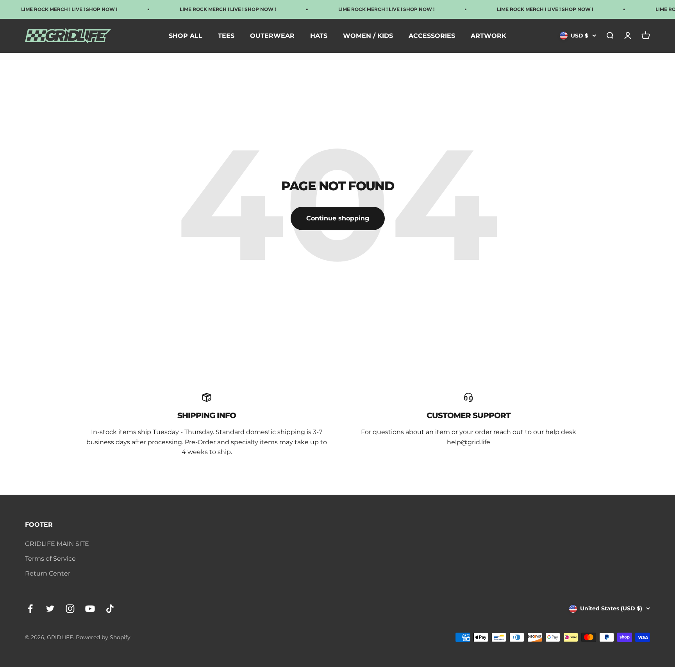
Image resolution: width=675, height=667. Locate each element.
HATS (318, 35)
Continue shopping (337, 218)
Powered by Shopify (103, 637)
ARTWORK (488, 35)
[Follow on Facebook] (30, 608)
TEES (226, 35)
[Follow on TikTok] (110, 608)
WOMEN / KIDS (368, 35)
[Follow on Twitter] (50, 608)
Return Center (47, 573)
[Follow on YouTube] (90, 608)
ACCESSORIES (432, 35)
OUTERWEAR (272, 35)
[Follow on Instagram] (70, 608)
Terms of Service (50, 558)
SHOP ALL (185, 35)
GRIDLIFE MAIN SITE (57, 543)
